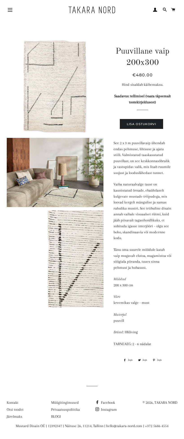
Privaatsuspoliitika (65, 409)
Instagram (108, 409)
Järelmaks (14, 416)
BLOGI (56, 416)
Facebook (107, 402)
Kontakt (12, 402)
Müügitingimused (65, 402)
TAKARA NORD (165, 402)
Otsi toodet (15, 409)
